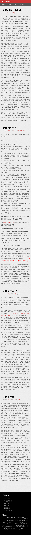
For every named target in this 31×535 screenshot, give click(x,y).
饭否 (16, 529)
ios (12, 517)
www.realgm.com (8, 222)
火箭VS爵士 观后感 (12, 10)
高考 (23, 529)
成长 (24, 523)
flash (8, 517)
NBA (19, 13)
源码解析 (11, 526)
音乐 (14, 529)
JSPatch (4, 520)
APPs (3, 4)
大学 (4, 522)
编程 (25, 526)
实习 (14, 523)
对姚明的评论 (9, 127)
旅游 (6, 526)
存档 (10, 4)
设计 (9, 528)
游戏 (8, 526)
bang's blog (7, 1)
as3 (5, 518)
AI (3, 517)
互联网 (6, 508)
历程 (24, 520)
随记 (14, 130)
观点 (24, 130)
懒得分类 (6, 510)
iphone (15, 517)
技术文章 (6, 501)
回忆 (27, 520)
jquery (26, 518)
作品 (16, 4)
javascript (20, 517)
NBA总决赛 (8, 396)
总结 (21, 523)
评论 (12, 528)
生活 (14, 13)
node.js (10, 520)
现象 (21, 130)
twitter (18, 520)
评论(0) (9, 13)
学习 (11, 523)
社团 (22, 526)
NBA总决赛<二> (11, 291)
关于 (23, 4)
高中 (20, 528)
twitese (14, 520)
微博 (18, 523)
